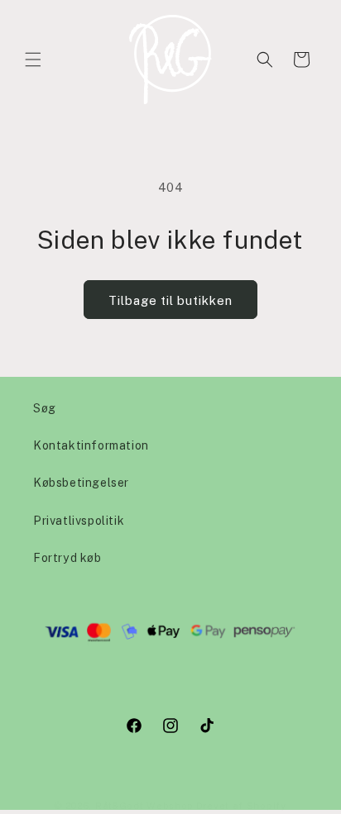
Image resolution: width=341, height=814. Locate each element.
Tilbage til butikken (170, 300)
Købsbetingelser (81, 482)
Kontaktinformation (91, 445)
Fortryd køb (67, 557)
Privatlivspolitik (78, 520)
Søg (44, 408)
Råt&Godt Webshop (144, 805)
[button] (33, 59)
